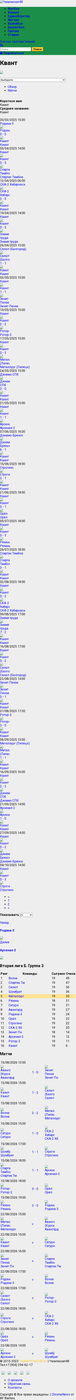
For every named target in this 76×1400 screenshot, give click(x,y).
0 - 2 (3, 596)
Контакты (15, 1387)
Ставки (13, 35)
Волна (13, 978)
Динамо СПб (9, 374)
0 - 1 (3, 507)
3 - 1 (3, 478)
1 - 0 (3, 818)
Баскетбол (16, 27)
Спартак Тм (17, 983)
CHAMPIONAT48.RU (33, 1361)
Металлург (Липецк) (15, 367)
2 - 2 (3, 324)
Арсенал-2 (7, 428)
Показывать (9, 915)
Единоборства (19, 16)
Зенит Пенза (9, 306)
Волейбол (15, 23)
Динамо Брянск (11, 435)
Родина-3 (7, 123)
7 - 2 (3, 632)
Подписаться (13, 53)
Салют (13, 987)
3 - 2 (35, 1113)
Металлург (16, 996)
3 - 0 (3, 199)
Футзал (13, 20)
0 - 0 (3, 134)
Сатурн (14, 1005)
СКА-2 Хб (15, 1028)
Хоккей (13, 12)
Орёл (3, 517)
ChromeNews (61, 1394)
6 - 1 (3, 449)
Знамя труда (9, 241)
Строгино (6, 467)
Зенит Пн (15, 1032)
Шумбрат (15, 992)
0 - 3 (3, 353)
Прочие (13, 31)
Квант (4, 145)
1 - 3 (35, 1093)
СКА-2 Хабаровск (12, 184)
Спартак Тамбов (11, 177)
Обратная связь (19, 1384)
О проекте (15, 1380)
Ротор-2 (6, 335)
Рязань (5, 546)
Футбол (13, 9)
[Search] (1, 45)
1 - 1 (3, 263)
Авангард (15, 1010)
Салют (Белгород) (13, 249)
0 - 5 (3, 163)
